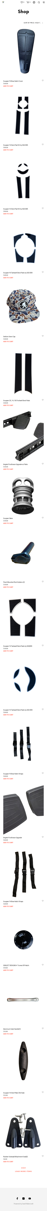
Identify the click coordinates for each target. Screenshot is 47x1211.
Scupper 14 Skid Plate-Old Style (13, 1093)
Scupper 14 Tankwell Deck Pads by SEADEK (17, 646)
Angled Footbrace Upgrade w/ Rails (15, 464)
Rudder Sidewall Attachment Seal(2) (15, 1157)
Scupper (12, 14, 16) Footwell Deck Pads (16, 400)
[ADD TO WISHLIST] (43, 80)
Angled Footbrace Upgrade (12, 838)
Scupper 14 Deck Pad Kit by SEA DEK (15, 145)
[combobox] (34, 23)
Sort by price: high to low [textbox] (34, 23)
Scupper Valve (8, 518)
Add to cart (8, 86)
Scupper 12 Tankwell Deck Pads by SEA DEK (18, 710)
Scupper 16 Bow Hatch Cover (13, 81)
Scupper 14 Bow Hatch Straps (13, 901)
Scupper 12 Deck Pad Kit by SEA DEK (15, 209)
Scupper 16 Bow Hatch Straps (13, 774)
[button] (22, 2)
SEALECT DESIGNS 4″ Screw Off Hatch (16, 965)
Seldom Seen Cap (9, 336)
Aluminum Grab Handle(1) (12, 1029)
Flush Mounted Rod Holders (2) (14, 582)
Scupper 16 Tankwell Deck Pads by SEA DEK (18, 273)
